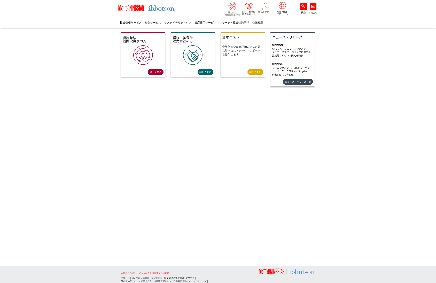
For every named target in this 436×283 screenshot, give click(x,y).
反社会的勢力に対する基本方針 (136, 281)
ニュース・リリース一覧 (298, 81)
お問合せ (313, 12)
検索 (303, 12)
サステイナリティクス (177, 22)
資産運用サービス (205, 22)
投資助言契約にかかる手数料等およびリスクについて (180, 281)
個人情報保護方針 (140, 278)
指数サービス (153, 22)
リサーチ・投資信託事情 (234, 22)
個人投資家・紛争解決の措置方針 (167, 278)
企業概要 (257, 22)
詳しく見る (156, 72)
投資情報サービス (131, 22)
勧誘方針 (190, 278)
